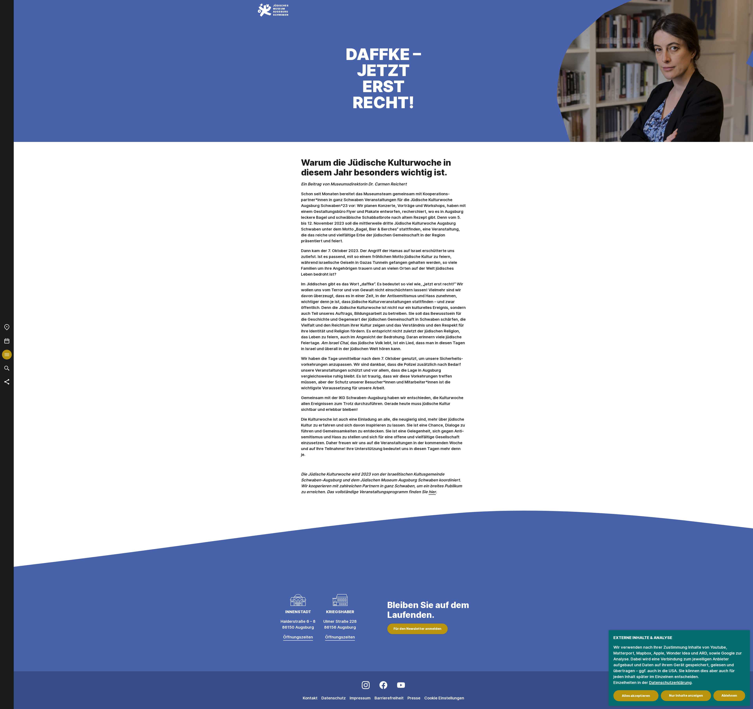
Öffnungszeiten (298, 637)
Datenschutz (333, 698)
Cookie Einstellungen (444, 698)
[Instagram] (366, 685)
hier (432, 491)
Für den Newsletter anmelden (417, 629)
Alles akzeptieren (636, 696)
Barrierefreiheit (389, 698)
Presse (413, 698)
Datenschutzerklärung (670, 682)
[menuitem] (7, 327)
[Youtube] (401, 685)
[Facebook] (383, 685)
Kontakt (310, 698)
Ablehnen (729, 695)
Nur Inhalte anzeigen (686, 695)
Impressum (360, 698)
